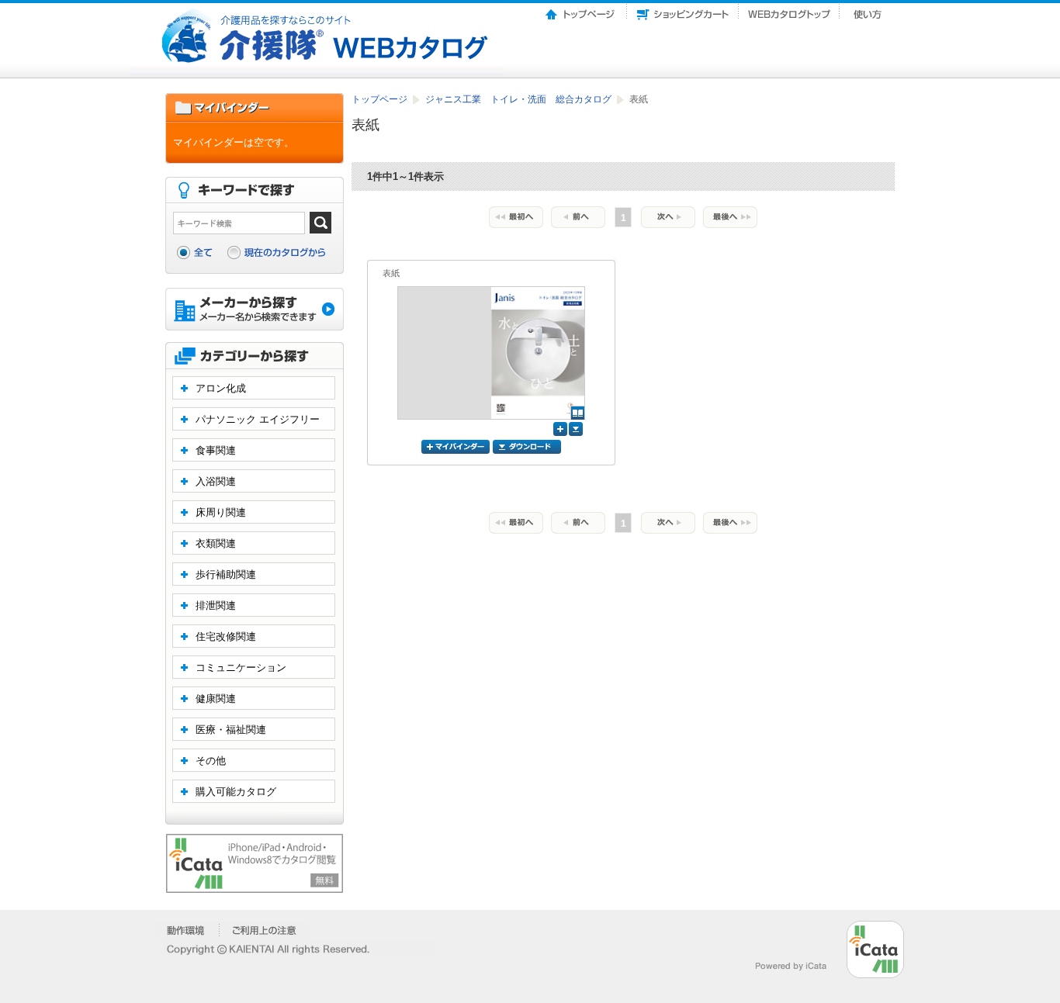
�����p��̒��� (264, 930)
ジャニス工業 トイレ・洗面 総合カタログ (519, 99)
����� (187, 930)
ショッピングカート (683, 10)
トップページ (581, 10)
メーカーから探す (254, 311)
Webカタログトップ (789, 10)
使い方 (869, 10)
